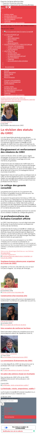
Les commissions (9, 19)
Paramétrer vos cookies (12, 414)
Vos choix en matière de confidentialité (20, 427)
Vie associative (5, 253)
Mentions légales (10, 411)
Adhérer (10, 41)
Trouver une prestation (16, 46)
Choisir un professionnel (16, 48)
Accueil (10, 36)
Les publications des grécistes (14, 22)
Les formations (13, 49)
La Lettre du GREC (10, 16)
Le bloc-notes (9, 14)
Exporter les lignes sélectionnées (12, 1)
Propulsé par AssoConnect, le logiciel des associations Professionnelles (18, 421)
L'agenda (7, 21)
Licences (7, 409)
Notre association (13, 38)
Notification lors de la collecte (13, 431)
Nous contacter (13, 43)
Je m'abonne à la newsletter (10, 398)
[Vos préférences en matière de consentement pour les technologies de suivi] (34, 431)
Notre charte (12, 39)
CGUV (6, 413)
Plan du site (8, 408)
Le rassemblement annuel (13, 17)
